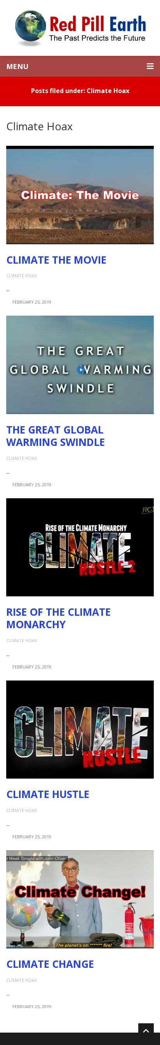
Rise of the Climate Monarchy (58, 618)
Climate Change (50, 964)
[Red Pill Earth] (80, 28)
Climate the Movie (56, 260)
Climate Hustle (47, 794)
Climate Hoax (21, 275)
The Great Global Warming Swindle (55, 436)
